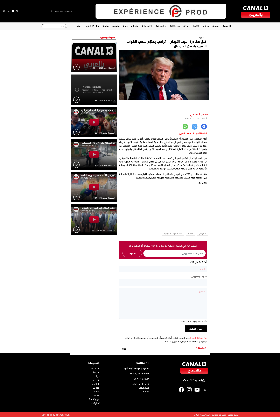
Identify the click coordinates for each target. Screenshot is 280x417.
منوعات (134, 26)
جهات (96, 375)
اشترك (132, 253)
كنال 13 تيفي (92, 26)
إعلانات (79, 26)
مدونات (145, 391)
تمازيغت (95, 402)
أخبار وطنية (161, 26)
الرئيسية (227, 26)
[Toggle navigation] (236, 26)
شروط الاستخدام (140, 383)
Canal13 (202, 183)
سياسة (215, 26)
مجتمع (205, 26)
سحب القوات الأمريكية (173, 233)
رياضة (186, 26)
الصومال (202, 233)
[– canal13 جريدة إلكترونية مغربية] (255, 11)
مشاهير (115, 26)
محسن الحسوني (199, 114)
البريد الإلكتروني (198, 276)
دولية (201, 37)
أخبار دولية (147, 26)
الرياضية (95, 383)
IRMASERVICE (63, 414)
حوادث (96, 391)
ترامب (190, 233)
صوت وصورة (107, 36)
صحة (125, 26)
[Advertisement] (163, 206)
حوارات (96, 387)
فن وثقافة (175, 26)
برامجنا (106, 26)
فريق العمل (143, 387)
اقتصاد (195, 26)
